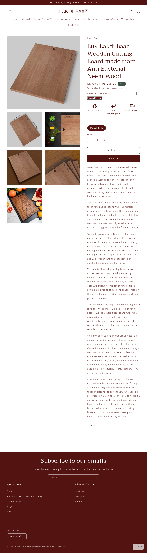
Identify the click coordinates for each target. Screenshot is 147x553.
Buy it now (113, 158)
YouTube (79, 501)
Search (10, 491)
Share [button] (93, 425)
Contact (10, 511)
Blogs (9, 506)
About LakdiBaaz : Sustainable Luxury (24, 496)
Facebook (79, 491)
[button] (10, 11)
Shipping (103, 88)
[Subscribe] (96, 477)
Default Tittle (96, 128)
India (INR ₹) (15, 536)
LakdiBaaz (17, 546)
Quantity (91, 134)
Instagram (79, 496)
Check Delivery (94, 98)
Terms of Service (15, 501)
